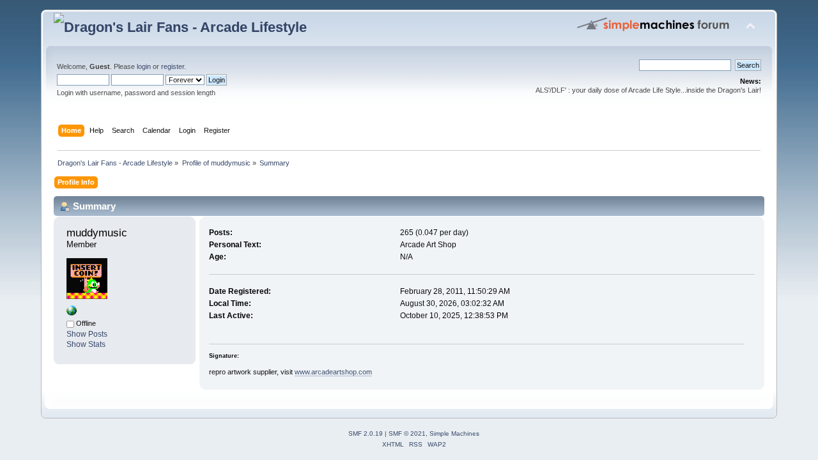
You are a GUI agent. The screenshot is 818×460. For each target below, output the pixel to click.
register (172, 66)
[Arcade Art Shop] (71, 313)
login (144, 66)
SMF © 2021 (407, 433)
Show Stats (85, 344)
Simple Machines (454, 433)
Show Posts (86, 334)
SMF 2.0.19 (365, 433)
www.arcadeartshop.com (333, 372)
